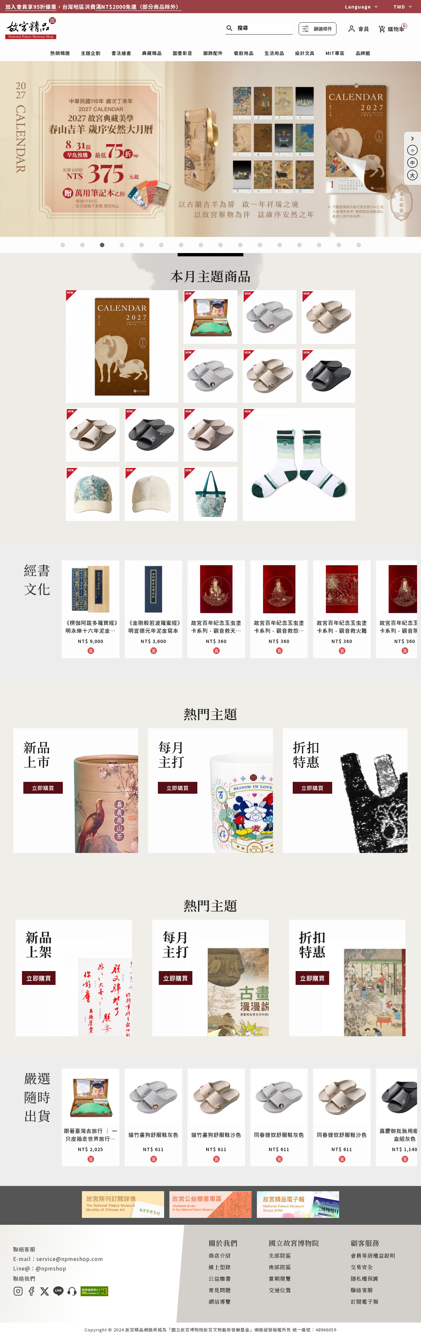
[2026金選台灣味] (62, 249)
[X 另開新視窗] (44, 1294)
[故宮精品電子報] (298, 1216)
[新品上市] (75, 790)
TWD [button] (399, 6)
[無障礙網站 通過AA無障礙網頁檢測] (94, 1294)
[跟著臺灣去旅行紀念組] (240, 249)
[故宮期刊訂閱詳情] (123, 1216)
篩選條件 (323, 28)
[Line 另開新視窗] (58, 1294)
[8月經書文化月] (82, 249)
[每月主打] (210, 790)
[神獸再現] (200, 249)
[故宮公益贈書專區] (210, 1216)
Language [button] (358, 6)
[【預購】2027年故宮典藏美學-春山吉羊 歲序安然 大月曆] (210, 235)
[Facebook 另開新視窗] (31, 1294)
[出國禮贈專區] (319, 249)
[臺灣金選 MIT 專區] (279, 249)
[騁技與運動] (141, 249)
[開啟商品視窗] (122, 346)
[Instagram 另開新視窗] (18, 1294)
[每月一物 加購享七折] (161, 249)
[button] (412, 138)
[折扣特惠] (345, 790)
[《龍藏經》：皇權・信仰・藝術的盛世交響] (121, 249)
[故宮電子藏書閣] (358, 249)
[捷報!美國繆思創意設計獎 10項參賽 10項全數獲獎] (181, 249)
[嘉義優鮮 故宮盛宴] (260, 249)
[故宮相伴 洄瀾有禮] (220, 249)
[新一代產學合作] (338, 249)
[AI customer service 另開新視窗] (72, 1294)
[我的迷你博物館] (299, 249)
